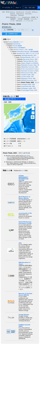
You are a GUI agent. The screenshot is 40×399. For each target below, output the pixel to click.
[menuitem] (7, 7)
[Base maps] (32, 117)
